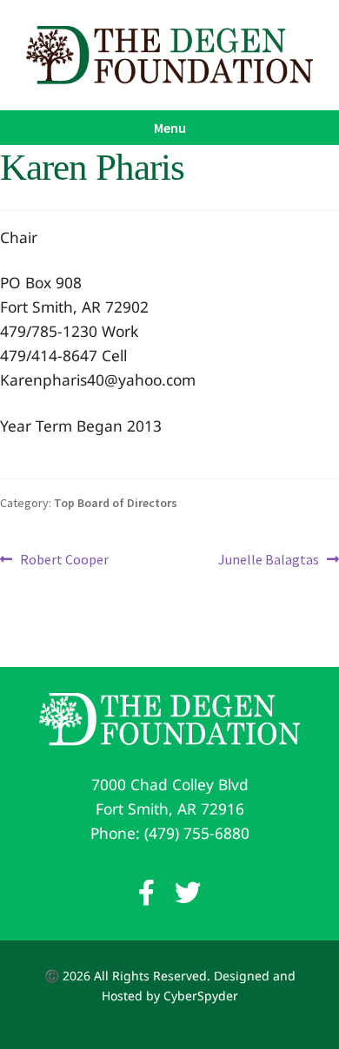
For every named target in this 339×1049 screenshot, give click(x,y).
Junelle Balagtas (268, 560)
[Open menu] (169, 127)
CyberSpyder (200, 995)
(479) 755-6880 (196, 832)
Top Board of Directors (115, 503)
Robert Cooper (64, 560)
